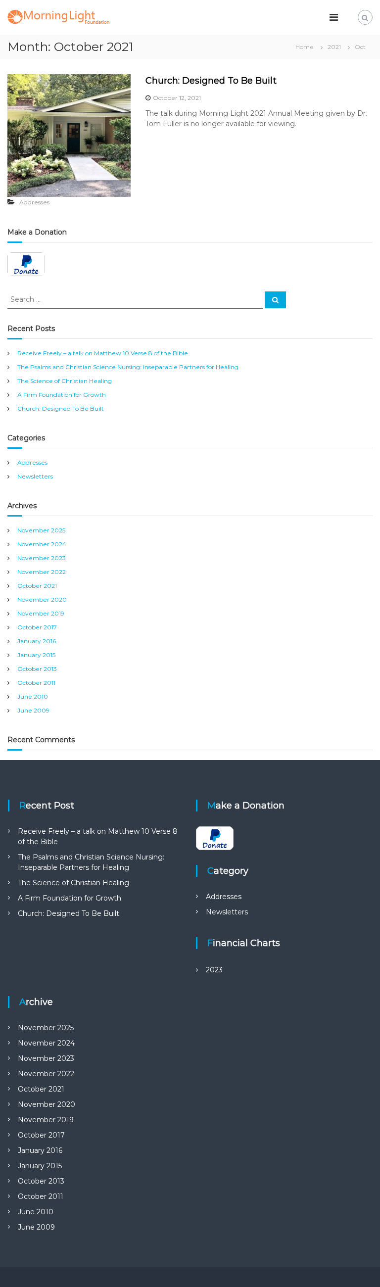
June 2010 (32, 696)
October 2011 (36, 682)
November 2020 (42, 599)
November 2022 (41, 571)
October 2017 (37, 627)
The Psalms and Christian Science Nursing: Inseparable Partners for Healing (127, 367)
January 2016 (36, 641)
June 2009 (33, 710)
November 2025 (41, 530)
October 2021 (37, 585)
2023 (214, 969)
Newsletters (35, 476)
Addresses (34, 202)
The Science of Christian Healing (64, 380)
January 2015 (36, 655)
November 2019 (40, 613)
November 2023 (41, 558)
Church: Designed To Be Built (211, 80)
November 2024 (41, 544)
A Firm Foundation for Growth (61, 394)
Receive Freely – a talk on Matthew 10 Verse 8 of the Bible (102, 353)
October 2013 (37, 668)
